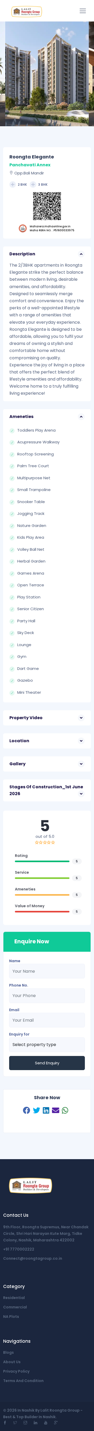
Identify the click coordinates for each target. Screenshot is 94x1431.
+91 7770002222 (18, 1249)
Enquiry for (19, 1034)
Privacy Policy (16, 1371)
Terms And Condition (23, 1380)
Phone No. (18, 985)
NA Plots (11, 1316)
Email (14, 1009)
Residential (14, 1297)
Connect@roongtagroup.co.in (32, 1258)
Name (14, 961)
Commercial (15, 1307)
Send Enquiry (47, 1063)
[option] (47, 73)
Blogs (8, 1352)
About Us (12, 1361)
